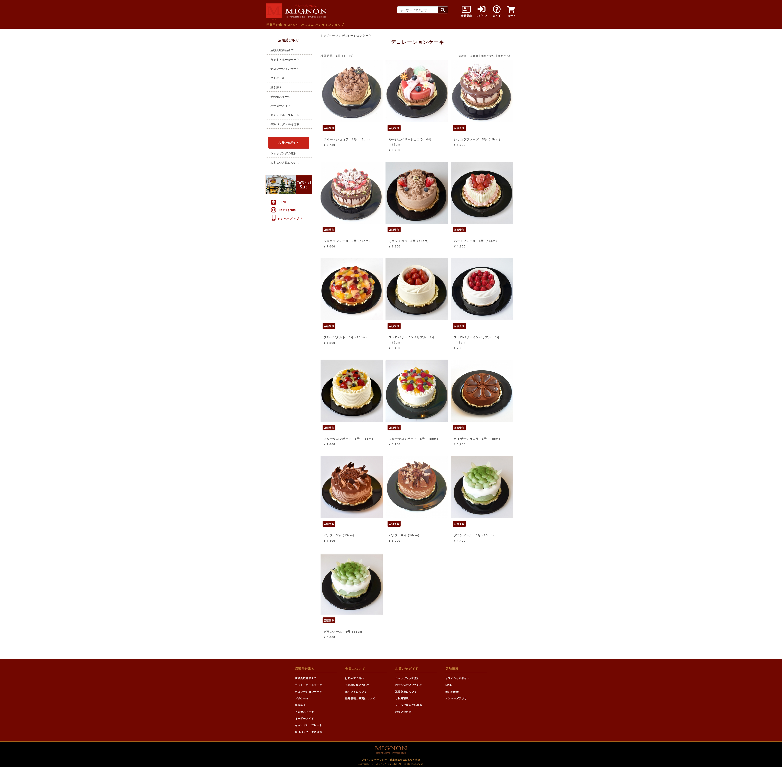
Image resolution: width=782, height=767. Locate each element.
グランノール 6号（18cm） (344, 631)
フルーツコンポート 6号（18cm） (414, 439)
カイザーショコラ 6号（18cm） (478, 439)
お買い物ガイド (288, 142)
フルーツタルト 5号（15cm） (346, 337)
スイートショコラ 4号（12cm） (348, 139)
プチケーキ (277, 78)
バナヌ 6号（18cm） (405, 535)
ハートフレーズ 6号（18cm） (476, 241)
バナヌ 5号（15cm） (340, 535)
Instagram (287, 210)
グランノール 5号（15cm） (475, 535)
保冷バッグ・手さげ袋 (285, 124)
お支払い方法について (285, 162)
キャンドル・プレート (285, 115)
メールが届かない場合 (409, 705)
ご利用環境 (402, 698)
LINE (283, 202)
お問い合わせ (403, 711)
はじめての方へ (354, 678)
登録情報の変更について (360, 698)
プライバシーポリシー (374, 759)
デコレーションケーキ (285, 68)
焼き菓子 (276, 87)
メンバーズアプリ (289, 219)
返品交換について (406, 691)
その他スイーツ (280, 96)
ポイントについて (356, 691)
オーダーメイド (280, 105)
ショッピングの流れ (283, 153)
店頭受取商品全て (282, 50)
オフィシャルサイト (457, 678)
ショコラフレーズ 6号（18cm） (348, 241)
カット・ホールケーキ (285, 59)
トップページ (329, 35)
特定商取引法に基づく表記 (405, 759)
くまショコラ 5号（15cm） (410, 241)
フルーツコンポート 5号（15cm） (349, 439)
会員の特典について (357, 685)
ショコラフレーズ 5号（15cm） (478, 139)
